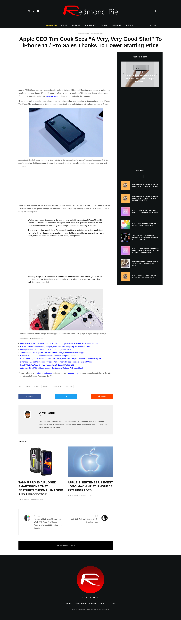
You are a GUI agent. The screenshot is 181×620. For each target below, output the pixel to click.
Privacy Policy (97, 603)
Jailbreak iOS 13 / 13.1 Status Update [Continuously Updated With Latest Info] (51, 368)
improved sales (52, 96)
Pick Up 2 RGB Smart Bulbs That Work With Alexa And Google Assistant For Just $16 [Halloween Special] (47, 522)
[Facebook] (25, 11)
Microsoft (90, 25)
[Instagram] (33, 11)
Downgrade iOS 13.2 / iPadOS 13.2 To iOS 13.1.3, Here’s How (45, 350)
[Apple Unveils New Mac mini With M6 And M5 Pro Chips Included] (140, 74)
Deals (129, 25)
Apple (64, 25)
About (69, 603)
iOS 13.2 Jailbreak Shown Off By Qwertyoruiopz (84, 519)
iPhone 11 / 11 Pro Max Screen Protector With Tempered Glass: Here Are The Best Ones (56, 362)
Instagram (48, 373)
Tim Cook (69, 386)
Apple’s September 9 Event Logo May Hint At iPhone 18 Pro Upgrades (90, 486)
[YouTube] (38, 11)
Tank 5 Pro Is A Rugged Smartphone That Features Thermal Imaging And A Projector (40, 488)
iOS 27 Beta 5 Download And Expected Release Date (144, 276)
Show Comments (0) (64, 545)
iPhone (37, 386)
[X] (29, 11)
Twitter (38, 373)
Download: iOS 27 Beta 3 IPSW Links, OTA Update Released (145, 185)
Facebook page (73, 373)
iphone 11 (46, 386)
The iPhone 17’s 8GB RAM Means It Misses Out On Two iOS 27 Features (145, 237)
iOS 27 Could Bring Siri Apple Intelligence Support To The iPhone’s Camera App (145, 250)
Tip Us (112, 603)
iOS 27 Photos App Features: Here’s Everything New (145, 224)
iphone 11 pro (58, 386)
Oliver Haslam (83, 33)
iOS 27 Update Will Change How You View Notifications (145, 211)
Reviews (117, 25)
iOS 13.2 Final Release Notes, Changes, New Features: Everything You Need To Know (55, 347)
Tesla (104, 25)
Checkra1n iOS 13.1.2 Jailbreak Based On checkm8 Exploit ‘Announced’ (49, 356)
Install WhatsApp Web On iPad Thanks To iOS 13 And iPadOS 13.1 (47, 365)
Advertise (81, 603)
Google (76, 25)
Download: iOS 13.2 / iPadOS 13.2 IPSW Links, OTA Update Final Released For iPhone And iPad (59, 343)
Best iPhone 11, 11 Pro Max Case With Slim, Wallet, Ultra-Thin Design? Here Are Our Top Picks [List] (60, 359)
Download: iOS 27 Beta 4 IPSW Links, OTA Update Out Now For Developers (145, 198)
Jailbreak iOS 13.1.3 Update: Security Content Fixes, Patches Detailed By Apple (52, 353)
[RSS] (150, 25)
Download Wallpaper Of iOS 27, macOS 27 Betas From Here (145, 263)
